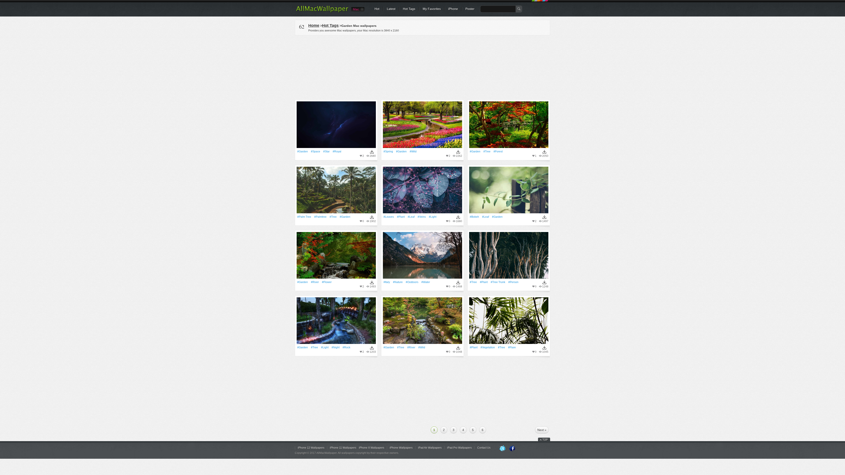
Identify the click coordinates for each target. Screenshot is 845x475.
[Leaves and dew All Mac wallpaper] (422, 191)
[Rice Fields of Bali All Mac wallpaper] (336, 191)
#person (513, 282)
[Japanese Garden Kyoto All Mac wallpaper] (508, 126)
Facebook (512, 448)
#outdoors (412, 282)
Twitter (502, 448)
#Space (315, 151)
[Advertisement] (422, 67)
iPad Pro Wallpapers (459, 447)
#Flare (512, 347)
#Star (326, 151)
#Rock (346, 347)
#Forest (498, 151)
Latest (391, 9)
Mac (356, 9)
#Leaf (411, 216)
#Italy (387, 282)
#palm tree (304, 216)
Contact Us (483, 447)
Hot (377, 9)
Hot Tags (409, 9)
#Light (432, 216)
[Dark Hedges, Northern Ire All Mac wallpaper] (508, 256)
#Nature (398, 282)
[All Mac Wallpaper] (322, 12)
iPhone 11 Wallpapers (343, 447)
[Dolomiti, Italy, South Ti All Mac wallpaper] (422, 256)
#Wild (413, 151)
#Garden (302, 151)
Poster (469, 9)
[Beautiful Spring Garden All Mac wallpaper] (422, 126)
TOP (545, 439)
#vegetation (488, 347)
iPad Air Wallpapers (430, 447)
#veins (422, 216)
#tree (486, 151)
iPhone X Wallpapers (371, 447)
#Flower (327, 282)
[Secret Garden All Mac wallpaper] (336, 322)
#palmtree (320, 216)
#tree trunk (498, 282)
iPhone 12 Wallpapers (311, 447)
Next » (541, 430)
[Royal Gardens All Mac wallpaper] (336, 126)
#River (315, 282)
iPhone (453, 9)
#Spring (388, 151)
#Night (336, 347)
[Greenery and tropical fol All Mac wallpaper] (508, 322)
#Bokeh (474, 216)
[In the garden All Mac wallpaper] (508, 191)
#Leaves (389, 216)
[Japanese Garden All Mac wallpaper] (422, 322)
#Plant (401, 216)
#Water (425, 282)
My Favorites (432, 9)
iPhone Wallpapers (401, 447)
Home (313, 25)
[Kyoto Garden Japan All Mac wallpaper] (336, 256)
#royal (337, 151)
